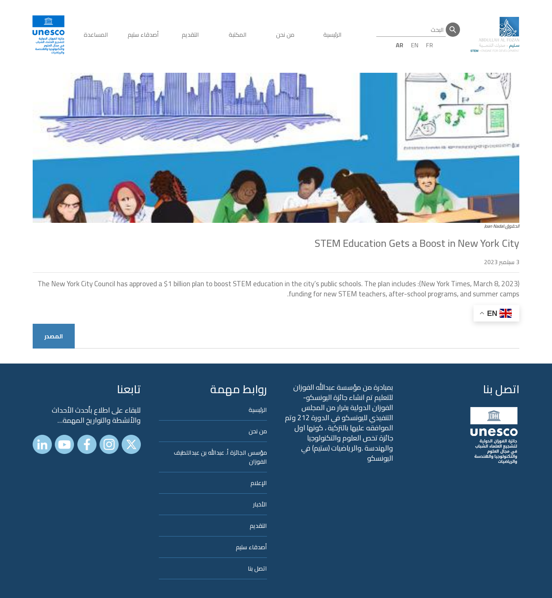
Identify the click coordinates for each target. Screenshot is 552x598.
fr (429, 45)
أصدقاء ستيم (143, 34)
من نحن (285, 34)
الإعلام (258, 482)
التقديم (190, 34)
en (414, 45)
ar (399, 45)
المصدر (53, 336)
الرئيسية (332, 34)
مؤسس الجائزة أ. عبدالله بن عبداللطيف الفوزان (220, 457)
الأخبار (260, 504)
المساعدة (96, 34)
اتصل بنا (501, 389)
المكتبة (238, 34)
